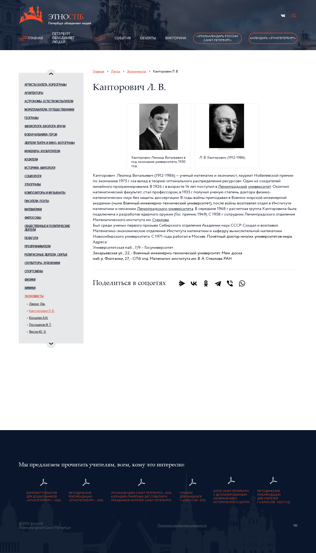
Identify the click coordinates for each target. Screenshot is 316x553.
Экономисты (34, 296)
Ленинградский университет (244, 187)
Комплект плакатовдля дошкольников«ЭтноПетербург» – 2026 (43, 497)
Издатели (31, 159)
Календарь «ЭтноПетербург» (273, 38)
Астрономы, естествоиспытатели (49, 101)
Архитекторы (34, 93)
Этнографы (33, 184)
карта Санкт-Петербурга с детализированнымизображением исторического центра (231, 497)
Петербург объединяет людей (63, 38)
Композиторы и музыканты (45, 192)
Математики (33, 209)
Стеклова (160, 220)
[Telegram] (217, 283)
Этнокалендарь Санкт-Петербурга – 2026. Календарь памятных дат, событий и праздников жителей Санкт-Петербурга (141, 497)
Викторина (175, 38)
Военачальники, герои (41, 134)
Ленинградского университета (165, 209)
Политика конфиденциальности (182, 525)
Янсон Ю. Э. (37, 332)
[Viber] (229, 283)
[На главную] (55, 16)
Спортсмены (34, 271)
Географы (32, 118)
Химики (30, 288)
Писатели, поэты (37, 201)
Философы (33, 217)
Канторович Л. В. (42, 311)
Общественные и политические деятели (47, 228)
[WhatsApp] (242, 283)
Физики (30, 279)
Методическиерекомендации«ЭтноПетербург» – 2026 (86, 497)
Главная (35, 38)
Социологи (33, 176)
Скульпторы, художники (42, 263)
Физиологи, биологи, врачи (45, 126)
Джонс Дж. (37, 304)
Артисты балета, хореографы (46, 84)
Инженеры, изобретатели (42, 151)
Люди (99, 38)
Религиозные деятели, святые (46, 254)
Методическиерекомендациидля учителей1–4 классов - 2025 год (273, 497)
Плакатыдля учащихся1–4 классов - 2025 (193, 497)
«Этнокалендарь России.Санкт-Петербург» (217, 38)
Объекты (148, 38)
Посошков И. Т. (40, 325)
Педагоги (31, 238)
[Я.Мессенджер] (181, 283)
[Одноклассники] (205, 283)
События (123, 38)
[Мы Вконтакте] (283, 15)
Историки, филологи (40, 168)
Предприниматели (38, 246)
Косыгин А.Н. (38, 318)
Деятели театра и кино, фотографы (50, 143)
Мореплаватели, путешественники (49, 109)
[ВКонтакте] (193, 283)
